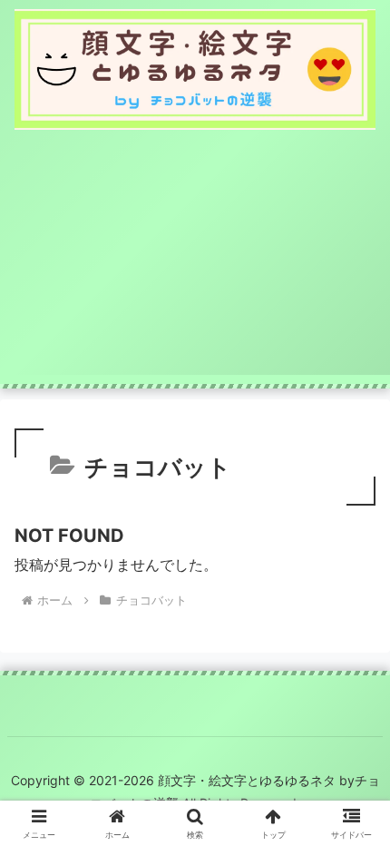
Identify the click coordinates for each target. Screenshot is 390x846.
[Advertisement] (195, 261)
